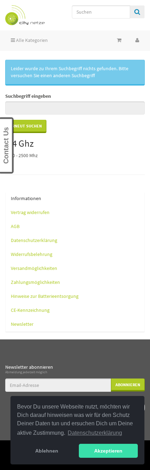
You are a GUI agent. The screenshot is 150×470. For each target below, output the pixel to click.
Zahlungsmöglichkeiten (35, 282)
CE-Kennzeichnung (30, 310)
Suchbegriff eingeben (28, 96)
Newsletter (22, 324)
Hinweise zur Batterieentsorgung (44, 296)
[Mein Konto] (137, 40)
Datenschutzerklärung (34, 240)
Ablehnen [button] (46, 451)
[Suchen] (137, 12)
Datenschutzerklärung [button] (95, 433)
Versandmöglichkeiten (34, 268)
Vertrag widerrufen (30, 212)
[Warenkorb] (119, 40)
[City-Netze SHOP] (25, 15)
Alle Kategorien (31, 40)
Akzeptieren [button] (108, 451)
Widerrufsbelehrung (31, 254)
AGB (15, 226)
